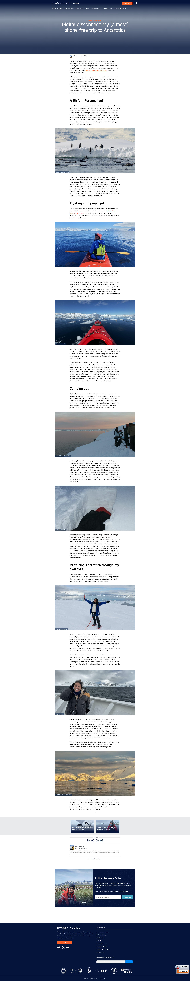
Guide (87, 8)
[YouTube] (67, 947)
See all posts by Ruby (95, 859)
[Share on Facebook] (97, 840)
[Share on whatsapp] (102, 840)
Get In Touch (127, 3)
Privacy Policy (103, 978)
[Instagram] (58, 947)
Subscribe (127, 897)
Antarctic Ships (69, 8)
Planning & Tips (108, 8)
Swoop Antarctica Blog (93, 978)
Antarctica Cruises (57, 8)
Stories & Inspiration (120, 8)
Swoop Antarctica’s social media (96, 70)
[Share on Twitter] (92, 840)
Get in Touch (101, 952)
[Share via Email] (88, 840)
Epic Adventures (96, 8)
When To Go (79, 8)
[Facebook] (63, 947)
